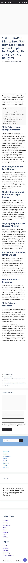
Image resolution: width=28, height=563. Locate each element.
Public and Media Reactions (10, 121)
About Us (5, 546)
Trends (11, 374)
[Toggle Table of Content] (22, 109)
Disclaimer (5, 550)
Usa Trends (6, 2)
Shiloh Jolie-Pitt (8, 376)
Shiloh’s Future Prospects (10, 123)
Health (5, 461)
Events (5, 458)
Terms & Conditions (8, 555)
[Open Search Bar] (19, 2)
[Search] (21, 440)
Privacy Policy (6, 553)
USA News (6, 468)
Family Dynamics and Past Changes (12, 112)
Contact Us (5, 548)
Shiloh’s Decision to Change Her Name (13, 111)
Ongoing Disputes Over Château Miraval (14, 118)
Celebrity (6, 374)
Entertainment (7, 456)
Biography (6, 451)
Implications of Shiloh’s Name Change (13, 119)
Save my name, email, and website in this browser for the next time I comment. (14, 425)
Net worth (6, 463)
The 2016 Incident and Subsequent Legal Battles (14, 115)
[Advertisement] (14, 20)
